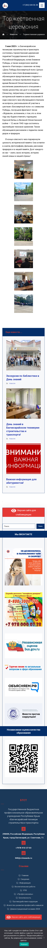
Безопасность (25, 898)
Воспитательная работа (25, 887)
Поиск (40, 526)
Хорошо (24, 944)
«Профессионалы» (25, 894)
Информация (25, 883)
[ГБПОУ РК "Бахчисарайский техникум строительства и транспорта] (3, 34)
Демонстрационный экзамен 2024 (25, 909)
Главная (25, 875)
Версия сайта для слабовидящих (25, 917)
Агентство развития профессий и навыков (25, 905)
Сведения (25, 879)
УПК (25, 890)
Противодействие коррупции (25, 901)
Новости (12, 383)
